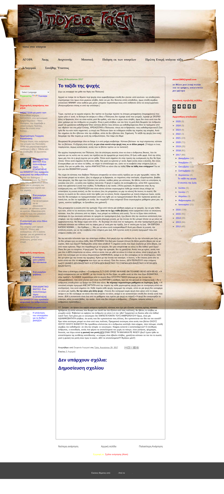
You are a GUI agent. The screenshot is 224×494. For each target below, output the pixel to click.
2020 (178, 142)
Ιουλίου (182, 188)
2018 (178, 150)
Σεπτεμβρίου (184, 170)
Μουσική (87, 60)
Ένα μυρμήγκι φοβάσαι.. (39, 196)
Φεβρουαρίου (185, 200)
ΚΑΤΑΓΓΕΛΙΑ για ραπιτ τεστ (33, 112)
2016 (178, 209)
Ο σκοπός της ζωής (187, 183)
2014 (178, 218)
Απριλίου (183, 196)
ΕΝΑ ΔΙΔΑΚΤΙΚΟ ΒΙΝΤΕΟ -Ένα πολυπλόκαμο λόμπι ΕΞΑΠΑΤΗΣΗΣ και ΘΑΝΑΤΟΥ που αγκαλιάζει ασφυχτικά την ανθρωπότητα (34, 167)
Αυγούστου (184, 175)
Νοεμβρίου (183, 162)
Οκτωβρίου (184, 166)
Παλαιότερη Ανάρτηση (151, 446)
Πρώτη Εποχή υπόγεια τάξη (164, 60)
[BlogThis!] (128, 347)
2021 (178, 138)
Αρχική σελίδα (108, 446)
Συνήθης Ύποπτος (57, 68)
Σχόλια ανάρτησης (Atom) (116, 454)
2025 (178, 121)
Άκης (45, 60)
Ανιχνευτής (65, 60)
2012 (178, 226)
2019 (178, 146)
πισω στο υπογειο (34, 47)
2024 (178, 125)
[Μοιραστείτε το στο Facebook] (134, 347)
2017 (178, 155)
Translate (42, 96)
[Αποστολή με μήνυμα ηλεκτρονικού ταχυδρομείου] (125, 347)
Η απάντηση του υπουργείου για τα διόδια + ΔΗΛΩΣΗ (40, 317)
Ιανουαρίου (184, 204)
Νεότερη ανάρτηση (68, 446)
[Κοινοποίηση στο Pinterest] (137, 347)
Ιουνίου (182, 192)
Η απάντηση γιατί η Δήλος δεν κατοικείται (39, 260)
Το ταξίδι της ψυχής (187, 178)
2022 (178, 134)
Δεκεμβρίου (184, 158)
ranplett (114, 473)
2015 (178, 214)
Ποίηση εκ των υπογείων (119, 60)
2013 (178, 222)
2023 (178, 130)
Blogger (128, 473)
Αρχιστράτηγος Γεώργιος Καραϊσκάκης (32, 137)
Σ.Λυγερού (29, 68)
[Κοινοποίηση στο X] (131, 347)
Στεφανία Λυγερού (82, 347)
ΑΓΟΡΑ (27, 60)
